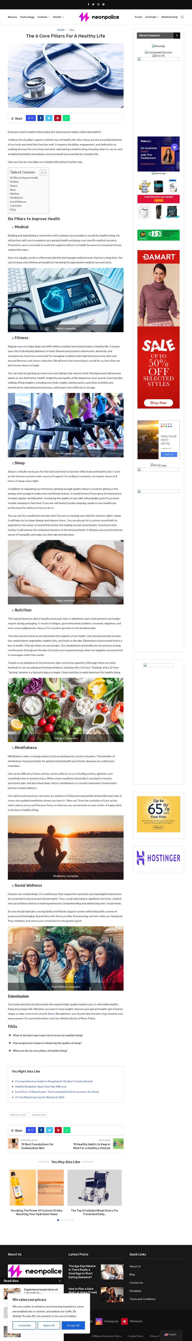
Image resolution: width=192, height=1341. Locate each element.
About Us (135, 1266)
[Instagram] (98, 4)
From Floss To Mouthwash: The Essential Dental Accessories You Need (57, 1091)
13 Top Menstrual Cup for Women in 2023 (39, 1097)
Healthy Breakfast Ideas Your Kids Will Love (40, 1086)
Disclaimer (136, 1290)
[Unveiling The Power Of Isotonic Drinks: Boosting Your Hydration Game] (37, 1188)
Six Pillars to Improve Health (24, 177)
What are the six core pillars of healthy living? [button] (40, 1050)
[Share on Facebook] (41, 118)
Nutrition (14, 193)
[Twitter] (93, 4)
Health (57, 17)
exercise (22, 346)
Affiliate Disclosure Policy (107, 1336)
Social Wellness (18, 201)
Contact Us (136, 1282)
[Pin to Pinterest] (57, 118)
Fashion (42, 17)
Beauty (12, 17)
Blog (132, 1274)
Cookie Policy (135, 1336)
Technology (27, 17)
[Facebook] (88, 4)
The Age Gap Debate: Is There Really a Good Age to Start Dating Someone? (82, 1272)
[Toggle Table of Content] (41, 172)
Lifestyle (150, 17)
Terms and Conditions (142, 1298)
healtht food (18, 1115)
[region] (49, 1313)
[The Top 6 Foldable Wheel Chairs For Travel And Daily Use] (95, 1188)
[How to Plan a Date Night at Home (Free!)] (112, 1294)
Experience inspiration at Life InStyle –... (41, 1291)
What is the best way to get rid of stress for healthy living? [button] (48, 1035)
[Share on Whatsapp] (66, 118)
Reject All (49, 1325)
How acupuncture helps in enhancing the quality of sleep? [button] (47, 1043)
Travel (138, 17)
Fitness (13, 185)
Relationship (170, 17)
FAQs (13, 209)
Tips (71, 30)
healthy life (38, 1115)
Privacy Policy (158, 1336)
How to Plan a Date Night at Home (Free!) (83, 1290)
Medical (14, 181)
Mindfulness (16, 197)
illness (51, 1013)
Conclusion (16, 205)
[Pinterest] (103, 4)
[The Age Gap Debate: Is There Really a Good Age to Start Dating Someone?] (112, 1271)
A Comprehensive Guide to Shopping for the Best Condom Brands (54, 1081)
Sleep (12, 189)
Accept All (73, 1325)
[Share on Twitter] (48, 118)
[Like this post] (32, 118)
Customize (24, 1325)
